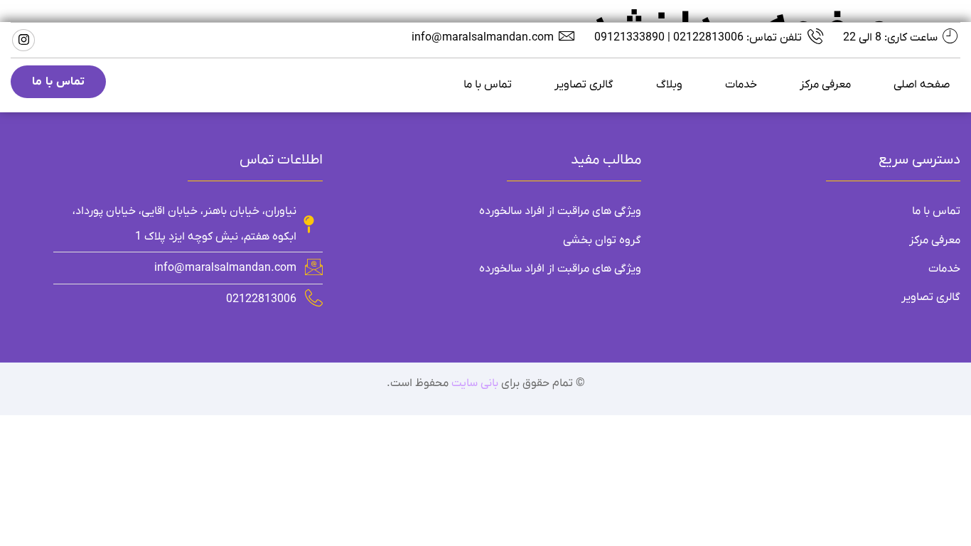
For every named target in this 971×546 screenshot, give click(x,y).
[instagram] (23, 40)
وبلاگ (669, 84)
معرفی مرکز (825, 84)
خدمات (741, 84)
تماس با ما (487, 84)
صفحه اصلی (922, 84)
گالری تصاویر (583, 84)
